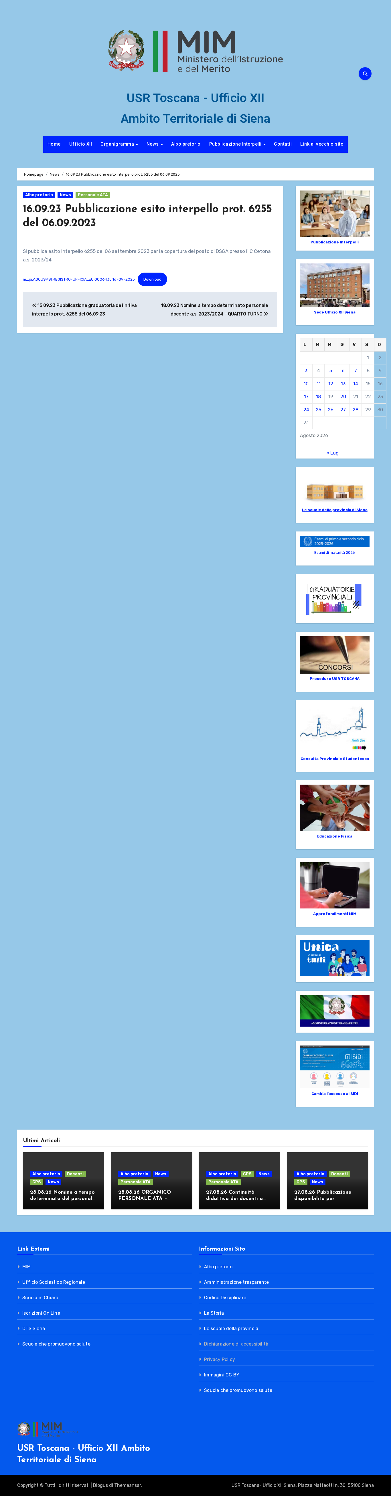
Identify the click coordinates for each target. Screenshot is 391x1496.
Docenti (75, 1174)
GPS (36, 1182)
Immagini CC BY (221, 1375)
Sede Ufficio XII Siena (335, 312)
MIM (26, 1266)
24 (306, 409)
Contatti (283, 144)
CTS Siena (33, 1328)
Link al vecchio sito (321, 144)
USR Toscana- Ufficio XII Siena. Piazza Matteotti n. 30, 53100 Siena (303, 1485)
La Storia (214, 1313)
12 (330, 383)
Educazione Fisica (334, 836)
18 (318, 396)
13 (343, 383)
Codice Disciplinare (225, 1297)
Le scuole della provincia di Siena (335, 510)
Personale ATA (93, 195)
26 (330, 409)
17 (306, 396)
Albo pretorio (186, 144)
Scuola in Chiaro (40, 1297)
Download (152, 279)
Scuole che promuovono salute (56, 1344)
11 (319, 383)
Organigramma (117, 144)
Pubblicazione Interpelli (236, 144)
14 (355, 383)
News (153, 144)
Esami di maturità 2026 (334, 552)
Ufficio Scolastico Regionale (53, 1282)
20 (343, 396)
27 (343, 409)
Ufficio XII (80, 144)
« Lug (332, 453)
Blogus (100, 1485)
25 (318, 409)
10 (306, 383)
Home (54, 144)
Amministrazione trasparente (236, 1282)
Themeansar (127, 1485)
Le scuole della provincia (231, 1328)
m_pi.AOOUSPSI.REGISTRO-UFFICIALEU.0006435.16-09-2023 (79, 279)
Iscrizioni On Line (41, 1313)
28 (355, 409)
